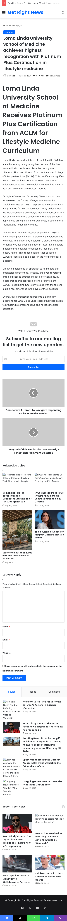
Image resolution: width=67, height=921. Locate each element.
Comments (54, 691)
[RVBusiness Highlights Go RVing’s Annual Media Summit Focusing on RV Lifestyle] (50, 481)
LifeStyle (17, 25)
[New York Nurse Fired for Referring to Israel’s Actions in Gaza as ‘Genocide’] (11, 710)
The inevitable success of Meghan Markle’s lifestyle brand (49, 534)
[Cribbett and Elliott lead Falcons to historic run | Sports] (50, 862)
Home (8, 25)
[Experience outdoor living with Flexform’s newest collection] (17, 530)
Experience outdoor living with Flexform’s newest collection (17, 555)
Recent (32, 691)
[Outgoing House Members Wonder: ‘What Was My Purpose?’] (11, 788)
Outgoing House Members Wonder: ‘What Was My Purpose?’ (43, 783)
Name (6, 626)
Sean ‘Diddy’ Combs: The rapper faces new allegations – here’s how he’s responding (43, 726)
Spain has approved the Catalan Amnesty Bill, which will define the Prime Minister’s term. (42, 763)
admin (10, 76)
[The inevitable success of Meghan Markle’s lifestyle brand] (50, 519)
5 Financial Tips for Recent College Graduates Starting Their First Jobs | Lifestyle (16, 497)
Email (6, 639)
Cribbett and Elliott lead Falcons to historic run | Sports (49, 876)
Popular (11, 691)
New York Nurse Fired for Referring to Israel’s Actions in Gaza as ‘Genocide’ (42, 705)
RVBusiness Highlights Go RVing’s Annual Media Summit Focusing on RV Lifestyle (49, 497)
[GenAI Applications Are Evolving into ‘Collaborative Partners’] (17, 863)
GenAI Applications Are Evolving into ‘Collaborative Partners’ (16, 879)
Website (6, 653)
